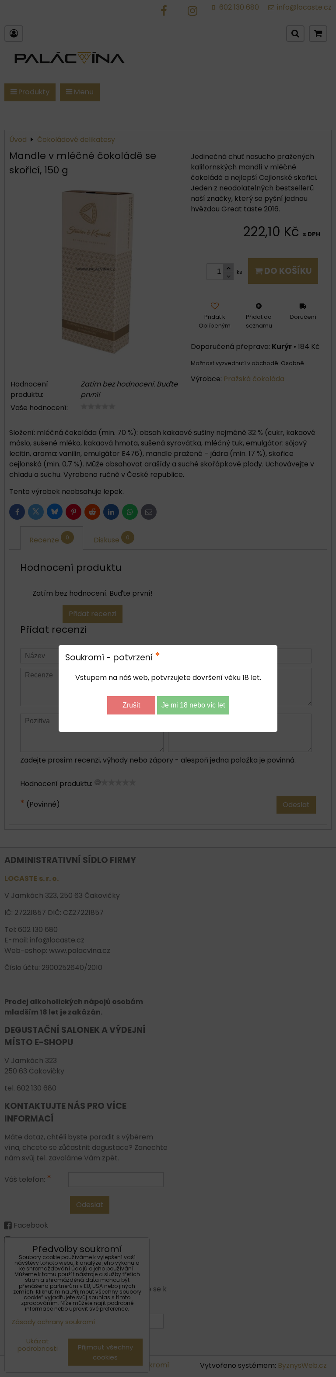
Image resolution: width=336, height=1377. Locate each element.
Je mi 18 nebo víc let (193, 705)
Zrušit (131, 705)
